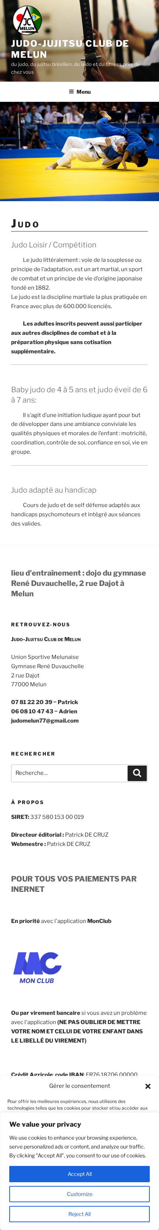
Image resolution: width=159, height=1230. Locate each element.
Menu (84, 92)
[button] (148, 1086)
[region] (79, 1171)
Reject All (79, 1214)
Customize (79, 1194)
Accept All (80, 1174)
